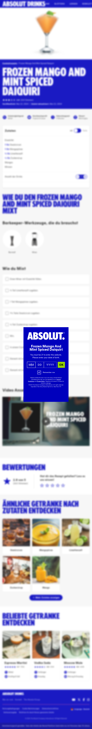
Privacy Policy (41, 381)
